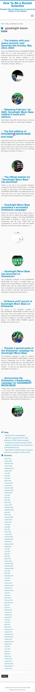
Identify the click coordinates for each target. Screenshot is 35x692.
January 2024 (8, 505)
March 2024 (8, 502)
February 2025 (8, 483)
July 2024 (7, 495)
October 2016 (8, 615)
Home (2, 24)
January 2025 (8, 485)
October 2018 (8, 588)
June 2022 (7, 527)
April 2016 (7, 624)
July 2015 (7, 646)
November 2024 (9, 490)
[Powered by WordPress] (29, 687)
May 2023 (7, 512)
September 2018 (9, 590)
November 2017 (9, 602)
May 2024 (7, 497)
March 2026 (8, 458)
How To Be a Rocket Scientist (17, 4)
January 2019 (8, 583)
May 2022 (7, 529)
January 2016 (8, 632)
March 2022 (8, 532)
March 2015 (8, 656)
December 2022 (9, 517)
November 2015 (9, 637)
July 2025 (7, 473)
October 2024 (8, 493)
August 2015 (8, 644)
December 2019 (9, 576)
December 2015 (9, 634)
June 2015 (7, 649)
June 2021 (7, 551)
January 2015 (8, 661)
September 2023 (9, 510)
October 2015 (8, 639)
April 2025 (7, 478)
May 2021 (7, 554)
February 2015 (8, 659)
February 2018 (8, 600)
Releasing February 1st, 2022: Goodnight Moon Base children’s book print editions (17, 113)
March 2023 (8, 515)
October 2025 (8, 466)
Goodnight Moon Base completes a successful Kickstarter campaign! (15, 207)
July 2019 (7, 578)
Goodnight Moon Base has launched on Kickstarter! (15, 273)
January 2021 (8, 561)
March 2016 (8, 627)
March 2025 (8, 480)
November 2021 (9, 539)
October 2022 (8, 519)
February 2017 (8, 610)
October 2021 (8, 541)
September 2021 (9, 544)
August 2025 (8, 471)
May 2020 (7, 573)
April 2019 (7, 580)
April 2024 (7, 500)
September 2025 (9, 468)
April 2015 (7, 654)
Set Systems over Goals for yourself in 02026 (18, 443)
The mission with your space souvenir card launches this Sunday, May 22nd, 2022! (16, 44)
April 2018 (7, 595)
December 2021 (9, 537)
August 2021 (8, 546)
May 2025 (7, 476)
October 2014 (8, 668)
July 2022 (7, 524)
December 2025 (9, 463)
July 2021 (7, 549)
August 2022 (8, 522)
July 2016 (7, 619)
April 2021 (7, 556)
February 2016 (8, 629)
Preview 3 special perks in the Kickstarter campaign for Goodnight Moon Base (17, 350)
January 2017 (8, 612)
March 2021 (8, 558)
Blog (7, 24)
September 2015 (9, 641)
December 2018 (9, 585)
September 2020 (9, 568)
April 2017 (7, 607)
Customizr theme (21, 689)
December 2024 (9, 488)
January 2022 (8, 534)
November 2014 (9, 666)
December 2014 (9, 663)
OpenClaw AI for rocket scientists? (15, 435)
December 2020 (9, 563)
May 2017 (7, 605)
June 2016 (7, 622)
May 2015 (7, 651)
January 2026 (8, 461)
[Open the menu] (32, 16)
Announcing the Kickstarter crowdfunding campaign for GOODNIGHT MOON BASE (16, 381)
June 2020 (7, 571)
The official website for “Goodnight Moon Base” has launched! (15, 179)
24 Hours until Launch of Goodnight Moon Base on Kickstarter (16, 303)
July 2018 (7, 593)
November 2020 (9, 566)
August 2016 (8, 617)
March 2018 (8, 598)
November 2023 (9, 507)
